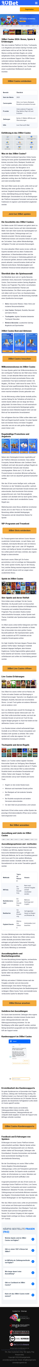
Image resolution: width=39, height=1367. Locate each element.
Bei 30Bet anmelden (19, 825)
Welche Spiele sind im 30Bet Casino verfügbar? (15, 1239)
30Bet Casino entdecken (19, 81)
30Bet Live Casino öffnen (19, 668)
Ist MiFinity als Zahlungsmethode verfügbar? (17, 1261)
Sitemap (24, 1311)
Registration (29, 9)
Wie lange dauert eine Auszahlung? (13, 1273)
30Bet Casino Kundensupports (19, 1126)
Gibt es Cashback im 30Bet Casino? (15, 1284)
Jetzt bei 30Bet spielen (19, 214)
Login (10, 9)
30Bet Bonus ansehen (19, 1003)
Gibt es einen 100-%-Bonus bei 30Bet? (16, 1250)
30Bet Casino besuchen (19, 359)
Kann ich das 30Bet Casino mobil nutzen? (17, 1295)
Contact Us (16, 1311)
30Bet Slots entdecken (19, 530)
